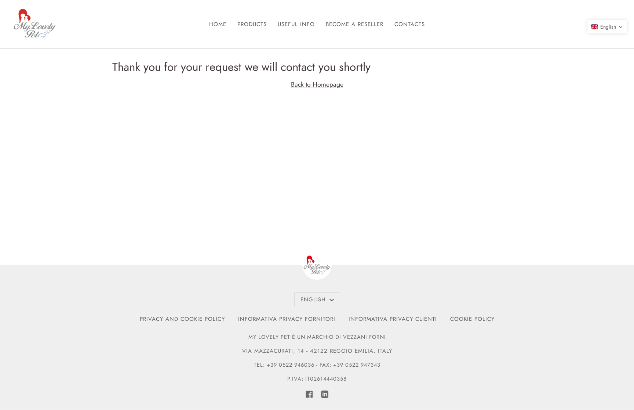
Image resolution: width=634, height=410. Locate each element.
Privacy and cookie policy (182, 319)
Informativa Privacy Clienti (393, 319)
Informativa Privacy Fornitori (286, 319)
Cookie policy (472, 319)
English (314, 299)
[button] (607, 26)
